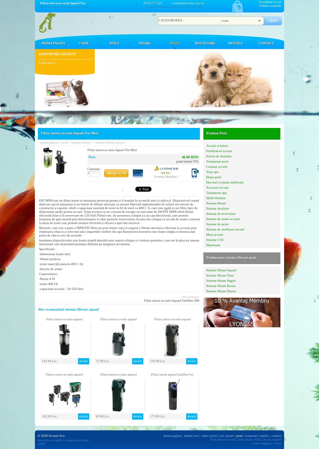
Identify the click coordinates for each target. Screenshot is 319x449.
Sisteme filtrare (216, 203)
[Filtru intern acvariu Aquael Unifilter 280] (118, 355)
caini (204, 436)
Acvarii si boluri (217, 146)
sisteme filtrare (81, 142)
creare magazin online (266, 443)
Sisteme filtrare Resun (221, 286)
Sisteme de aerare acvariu (223, 219)
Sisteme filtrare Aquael (221, 270)
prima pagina (49, 142)
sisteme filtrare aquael (110, 142)
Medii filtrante (216, 198)
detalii (83, 361)
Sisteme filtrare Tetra (220, 275)
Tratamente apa (216, 193)
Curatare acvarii (217, 166)
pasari (230, 436)
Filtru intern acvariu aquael (64, 319)
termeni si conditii (50, 440)
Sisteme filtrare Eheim (221, 291)
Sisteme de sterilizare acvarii (225, 229)
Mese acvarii (214, 234)
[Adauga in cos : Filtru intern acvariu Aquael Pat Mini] (116, 173)
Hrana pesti (213, 177)
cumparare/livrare (77, 440)
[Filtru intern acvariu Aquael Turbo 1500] (64, 355)
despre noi (191, 436)
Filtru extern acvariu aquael (64, 374)
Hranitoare (213, 245)
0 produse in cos (270, 2)
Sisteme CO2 (215, 240)
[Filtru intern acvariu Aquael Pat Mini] (55, 174)
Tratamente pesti (217, 161)
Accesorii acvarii (217, 187)
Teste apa (212, 172)
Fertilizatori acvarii (219, 151)
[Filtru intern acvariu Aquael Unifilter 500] (118, 410)
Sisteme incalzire (217, 208)
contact (276, 436)
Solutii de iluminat (219, 156)
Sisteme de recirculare (221, 214)
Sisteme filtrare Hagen (221, 280)
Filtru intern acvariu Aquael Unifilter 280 (171, 300)
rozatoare (251, 436)
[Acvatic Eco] (49, 32)
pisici (214, 436)
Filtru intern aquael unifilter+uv (172, 374)
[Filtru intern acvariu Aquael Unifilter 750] (172, 355)
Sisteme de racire (217, 224)
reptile (264, 436)
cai (222, 436)
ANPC (42, 444)
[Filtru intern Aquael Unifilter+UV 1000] (172, 410)
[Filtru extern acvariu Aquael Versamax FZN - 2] (64, 410)
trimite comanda (270, 5)
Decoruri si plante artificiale (225, 182)
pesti (64, 142)
